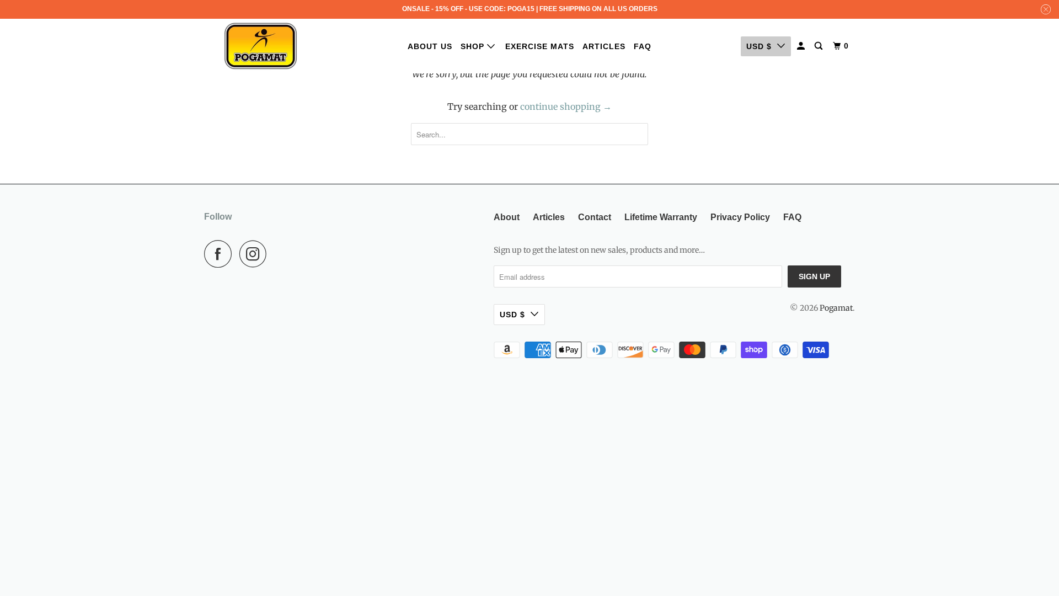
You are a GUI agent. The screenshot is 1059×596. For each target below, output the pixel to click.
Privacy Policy (740, 217)
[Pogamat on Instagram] (255, 254)
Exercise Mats (539, 46)
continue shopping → (566, 106)
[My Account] (802, 46)
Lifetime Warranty (660, 217)
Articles (603, 46)
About (507, 217)
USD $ (759, 46)
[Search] (819, 46)
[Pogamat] (260, 46)
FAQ (642, 46)
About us (430, 46)
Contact (594, 217)
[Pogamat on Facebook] (220, 254)
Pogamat (836, 308)
